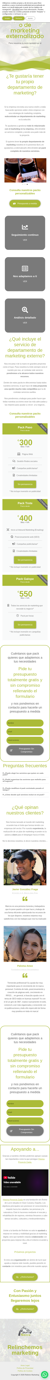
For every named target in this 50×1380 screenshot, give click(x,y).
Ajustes (30, 18)
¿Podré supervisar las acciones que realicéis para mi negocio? (24, 780)
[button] (6, 170)
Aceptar (7, 18)
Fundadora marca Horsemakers (25, 969)
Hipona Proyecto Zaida (13, 1200)
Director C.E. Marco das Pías (25, 893)
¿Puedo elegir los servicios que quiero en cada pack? (23, 774)
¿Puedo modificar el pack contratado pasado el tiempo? (23, 789)
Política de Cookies (25, 1371)
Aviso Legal (25, 1365)
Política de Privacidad (25, 1368)
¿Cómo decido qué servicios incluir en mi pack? (24, 795)
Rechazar (19, 18)
